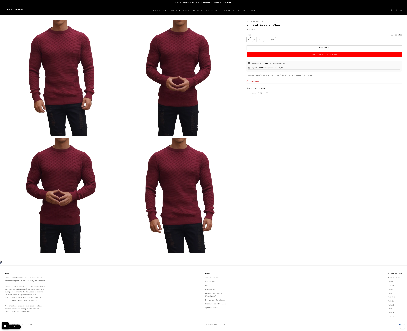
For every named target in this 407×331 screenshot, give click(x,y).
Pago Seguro (210, 289)
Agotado (324, 48)
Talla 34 (391, 309)
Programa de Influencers (215, 304)
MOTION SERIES (213, 10)
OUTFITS (241, 10)
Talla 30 (391, 301)
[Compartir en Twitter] (261, 93)
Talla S (390, 282)
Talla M (391, 286)
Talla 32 (391, 305)
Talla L (390, 289)
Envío (207, 286)
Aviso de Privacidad (213, 278)
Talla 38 (391, 316)
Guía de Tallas (394, 278)
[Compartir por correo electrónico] (267, 93)
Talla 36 (391, 313)
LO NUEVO (197, 10)
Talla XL (391, 293)
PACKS (252, 10)
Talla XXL (392, 297)
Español (29, 324)
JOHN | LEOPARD (159, 10)
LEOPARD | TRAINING (180, 10)
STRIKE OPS (229, 10)
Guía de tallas (396, 35)
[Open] (5, 325)
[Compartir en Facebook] (258, 93)
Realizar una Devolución (215, 300)
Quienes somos (211, 308)
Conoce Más (210, 282)
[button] (324, 54)
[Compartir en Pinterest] (264, 93)
